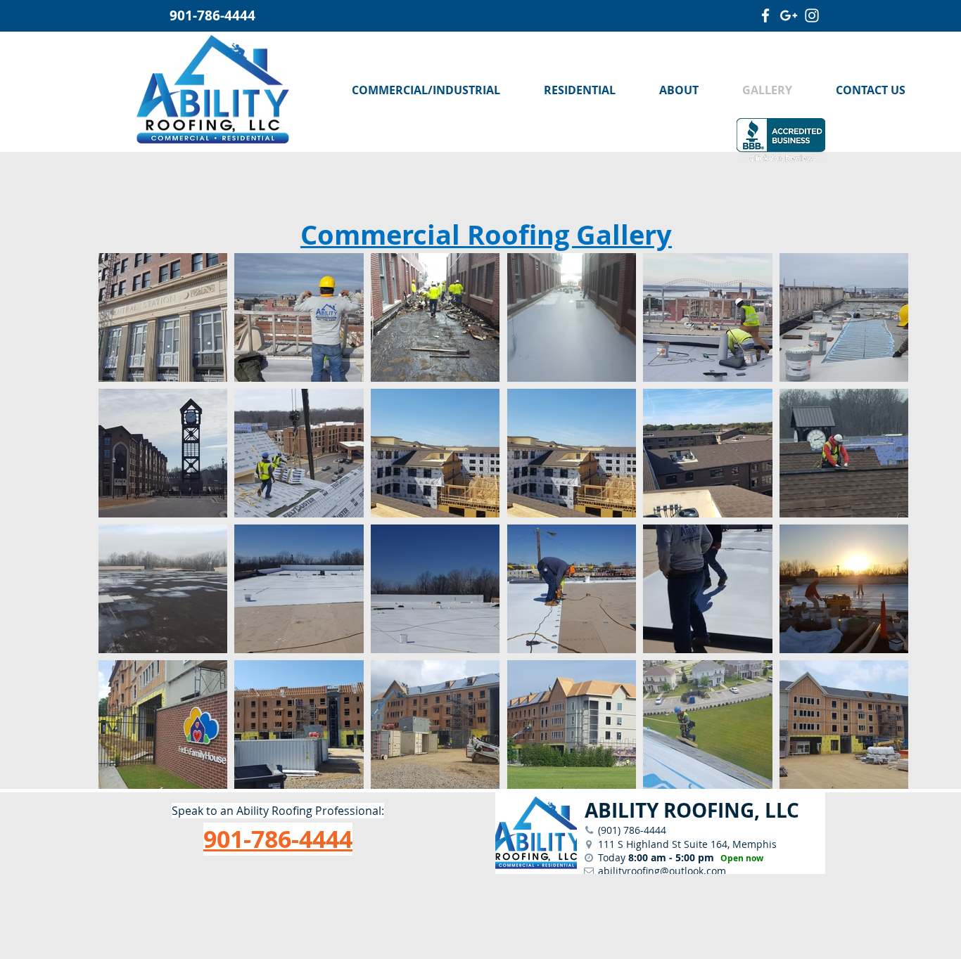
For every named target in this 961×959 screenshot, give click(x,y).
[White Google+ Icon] (788, 15)
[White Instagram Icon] (812, 15)
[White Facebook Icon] (765, 15)
